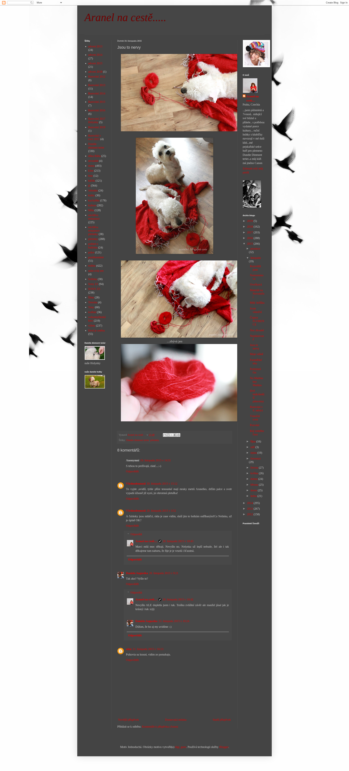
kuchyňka (93, 200)
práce (91, 252)
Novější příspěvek (128, 719)
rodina (91, 265)
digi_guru (180, 746)
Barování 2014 (96, 93)
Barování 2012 (96, 76)
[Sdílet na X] (171, 435)
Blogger (223, 746)
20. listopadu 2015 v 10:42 (178, 599)
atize (129, 649)
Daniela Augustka (137, 573)
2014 (250, 503)
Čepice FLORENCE (257, 321)
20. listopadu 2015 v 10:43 (178, 541)
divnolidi (93, 160)
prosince (255, 248)
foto (90, 175)
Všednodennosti (136, 483)
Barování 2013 (96, 85)
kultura (92, 205)
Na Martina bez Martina (256, 381)
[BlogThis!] (168, 435)
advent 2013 (95, 46)
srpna (253, 452)
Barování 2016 (96, 110)
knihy (91, 195)
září (252, 447)
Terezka (92, 302)
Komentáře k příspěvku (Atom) (160, 726)
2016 (250, 238)
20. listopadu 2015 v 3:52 (161, 510)
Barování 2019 (96, 127)
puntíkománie (96, 257)
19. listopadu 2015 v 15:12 (162, 483)
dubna (254, 478)
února (254, 490)
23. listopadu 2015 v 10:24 (174, 621)
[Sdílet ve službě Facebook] (175, 435)
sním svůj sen (96, 270)
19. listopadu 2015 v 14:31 (155, 460)
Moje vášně (256, 354)
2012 (250, 514)
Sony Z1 (93, 284)
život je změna (96, 330)
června (254, 467)
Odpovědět (132, 471)
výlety (91, 325)
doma (91, 165)
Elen (90, 170)
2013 (250, 508)
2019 (250, 220)
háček (91, 180)
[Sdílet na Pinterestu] (178, 435)
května (254, 473)
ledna (253, 495)
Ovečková (256, 284)
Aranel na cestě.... (146, 541)
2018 (250, 226)
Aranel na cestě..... (125, 17)
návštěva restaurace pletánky (94, 231)
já (89, 185)
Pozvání (254, 425)
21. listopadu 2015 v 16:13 (148, 649)
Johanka (93, 190)
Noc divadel (257, 330)
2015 (250, 243)
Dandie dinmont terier (137, 440)
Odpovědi (136, 534)
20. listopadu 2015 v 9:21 (163, 573)
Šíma (91, 297)
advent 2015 (95, 63)
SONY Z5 (94, 288)
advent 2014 (95, 54)
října (253, 441)
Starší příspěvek (222, 719)
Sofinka (92, 279)
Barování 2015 (96, 101)
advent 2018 (95, 71)
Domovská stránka (175, 719)
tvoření (92, 312)
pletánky (154, 440)
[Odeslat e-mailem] (165, 435)
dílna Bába (94, 155)
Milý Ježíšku (257, 302)
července (255, 458)
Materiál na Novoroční (257, 294)
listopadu (255, 257)
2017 (250, 232)
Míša (91, 210)
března (254, 484)
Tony (91, 307)
